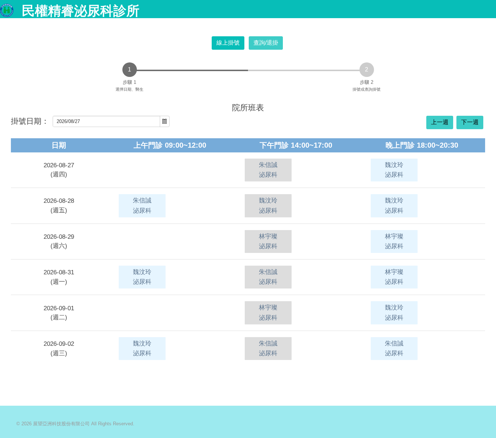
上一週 (439, 122)
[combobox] (106, 121)
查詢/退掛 (265, 43)
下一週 (470, 122)
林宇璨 (268, 241)
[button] (164, 121)
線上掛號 (228, 43)
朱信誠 (268, 169)
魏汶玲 (394, 169)
